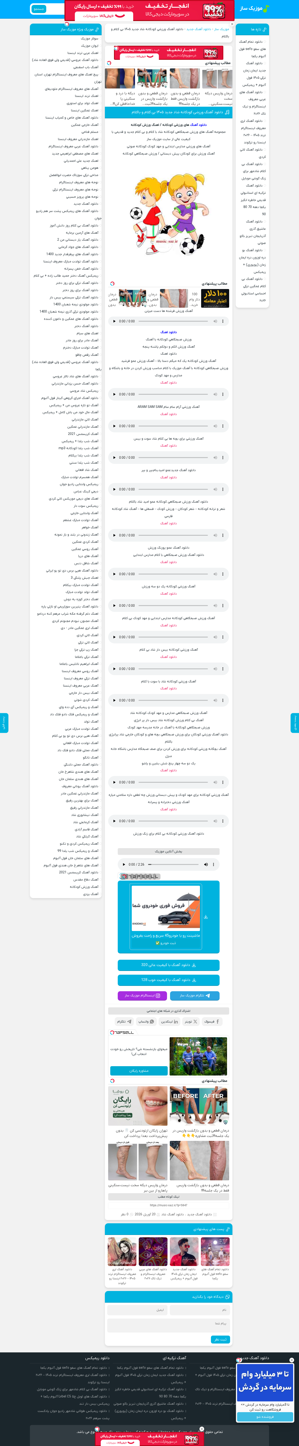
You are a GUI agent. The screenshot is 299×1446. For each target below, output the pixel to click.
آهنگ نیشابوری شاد (84, 815)
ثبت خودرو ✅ (166, 943)
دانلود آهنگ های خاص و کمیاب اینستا (72, 118)
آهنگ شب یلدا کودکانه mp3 (78, 448)
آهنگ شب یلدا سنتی (83, 463)
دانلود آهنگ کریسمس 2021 (78, 872)
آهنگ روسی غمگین (84, 549)
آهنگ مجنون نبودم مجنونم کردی (75, 621)
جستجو (39, 9)
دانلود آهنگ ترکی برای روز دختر (77, 283)
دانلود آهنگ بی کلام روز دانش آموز (74, 225)
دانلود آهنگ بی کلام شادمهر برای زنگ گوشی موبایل (254, 171)
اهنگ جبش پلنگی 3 (84, 578)
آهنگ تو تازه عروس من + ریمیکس (73, 405)
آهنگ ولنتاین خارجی (84, 513)
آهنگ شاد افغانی (86, 470)
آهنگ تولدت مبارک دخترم (80, 348)
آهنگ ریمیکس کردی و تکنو (79, 844)
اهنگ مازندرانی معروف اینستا (78, 139)
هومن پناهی (89, 168)
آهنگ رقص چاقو (86, 355)
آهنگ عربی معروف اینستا (80, 686)
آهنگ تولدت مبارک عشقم (80, 520)
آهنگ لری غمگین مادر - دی (79, 628)
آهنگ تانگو (90, 757)
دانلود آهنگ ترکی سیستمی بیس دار (74, 297)
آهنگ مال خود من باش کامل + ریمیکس (70, 412)
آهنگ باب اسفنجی (85, 67)
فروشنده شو (265, 1417)
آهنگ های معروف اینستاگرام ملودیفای (71, 89)
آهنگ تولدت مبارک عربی (81, 729)
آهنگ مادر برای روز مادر (82, 340)
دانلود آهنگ (198, 125)
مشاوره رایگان (139, 1071)
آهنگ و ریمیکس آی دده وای (78, 707)
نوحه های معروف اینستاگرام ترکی (75, 189)
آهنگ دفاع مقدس (85, 880)
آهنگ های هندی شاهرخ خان (78, 772)
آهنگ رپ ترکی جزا (86, 650)
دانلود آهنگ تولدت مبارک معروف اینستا (70, 261)
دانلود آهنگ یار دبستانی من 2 (77, 240)
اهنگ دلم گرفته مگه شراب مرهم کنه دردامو (67, 614)
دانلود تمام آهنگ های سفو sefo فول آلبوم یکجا (252, 49)
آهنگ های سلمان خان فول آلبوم (75, 858)
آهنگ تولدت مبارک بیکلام (80, 585)
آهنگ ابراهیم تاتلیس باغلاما (79, 664)
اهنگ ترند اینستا (86, 96)
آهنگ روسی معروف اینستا (80, 671)
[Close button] (291, 1360)
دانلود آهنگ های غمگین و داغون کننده (71, 319)
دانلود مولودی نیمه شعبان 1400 (75, 304)
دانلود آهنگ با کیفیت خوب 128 (165, 980)
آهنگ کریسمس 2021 (83, 434)
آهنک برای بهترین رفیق (82, 800)
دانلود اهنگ (168, 332)
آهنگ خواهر (90, 527)
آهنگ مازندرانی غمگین (82, 427)
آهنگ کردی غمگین (85, 542)
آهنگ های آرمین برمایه (82, 233)
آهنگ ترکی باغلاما (86, 657)
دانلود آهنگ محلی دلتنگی (81, 764)
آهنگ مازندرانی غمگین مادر (79, 793)
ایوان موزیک (89, 46)
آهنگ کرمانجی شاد (85, 822)
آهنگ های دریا (88, 556)
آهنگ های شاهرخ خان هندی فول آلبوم (71, 865)
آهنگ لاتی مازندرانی (85, 419)
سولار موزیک (89, 38)
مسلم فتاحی (90, 132)
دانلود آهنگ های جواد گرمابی (78, 247)
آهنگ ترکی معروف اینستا (81, 678)
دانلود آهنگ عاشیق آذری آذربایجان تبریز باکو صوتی (149, 1404)
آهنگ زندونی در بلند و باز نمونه (76, 535)
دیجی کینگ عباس (86, 491)
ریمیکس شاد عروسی (84, 391)
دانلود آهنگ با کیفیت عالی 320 (165, 965)
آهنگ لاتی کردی (87, 635)
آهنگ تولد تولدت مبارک (82, 592)
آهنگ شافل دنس (86, 563)
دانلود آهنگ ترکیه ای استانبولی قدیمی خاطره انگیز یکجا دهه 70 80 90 (253, 200)
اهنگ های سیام (87, 333)
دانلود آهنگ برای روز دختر (80, 290)
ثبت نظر (220, 1339)
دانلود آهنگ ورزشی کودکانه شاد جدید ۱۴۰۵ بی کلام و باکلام (177, 112)
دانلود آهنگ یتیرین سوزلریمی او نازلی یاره (69, 606)
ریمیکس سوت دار (86, 506)
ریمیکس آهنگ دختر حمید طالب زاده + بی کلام (66, 276)
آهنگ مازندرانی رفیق (84, 808)
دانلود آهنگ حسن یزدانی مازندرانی (75, 383)
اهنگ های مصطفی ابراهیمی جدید (75, 154)
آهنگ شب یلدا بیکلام (83, 455)
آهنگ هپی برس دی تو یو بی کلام (75, 736)
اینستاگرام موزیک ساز (140, 995)
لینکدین (167, 1021)
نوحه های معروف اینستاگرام (78, 182)
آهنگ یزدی (90, 894)
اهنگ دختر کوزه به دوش (81, 599)
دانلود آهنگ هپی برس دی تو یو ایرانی (72, 570)
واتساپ (144, 1021)
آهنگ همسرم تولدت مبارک (79, 477)
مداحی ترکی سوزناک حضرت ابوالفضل (73, 175)
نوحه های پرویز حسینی (82, 197)
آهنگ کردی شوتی (86, 700)
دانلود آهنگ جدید (198, 29)
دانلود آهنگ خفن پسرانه (81, 269)
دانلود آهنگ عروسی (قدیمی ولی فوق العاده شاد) (65, 60)
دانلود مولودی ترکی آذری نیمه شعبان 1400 (68, 312)
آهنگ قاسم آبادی (86, 829)
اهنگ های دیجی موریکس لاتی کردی (73, 499)
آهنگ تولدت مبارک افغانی (80, 743)
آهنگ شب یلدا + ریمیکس (80, 441)
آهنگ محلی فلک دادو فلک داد (77, 750)
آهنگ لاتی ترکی (88, 642)
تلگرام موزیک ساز (192, 995)
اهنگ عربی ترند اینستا (83, 53)
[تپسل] (116, 48)
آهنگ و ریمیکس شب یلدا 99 (77, 851)
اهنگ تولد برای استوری (82, 103)
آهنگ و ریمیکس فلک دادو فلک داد (74, 714)
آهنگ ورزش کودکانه (84, 887)
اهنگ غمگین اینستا (84, 110)
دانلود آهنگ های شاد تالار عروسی (75, 376)
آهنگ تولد (91, 721)
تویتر (188, 1021)
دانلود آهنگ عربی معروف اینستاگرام (73, 146)
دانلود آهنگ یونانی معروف (80, 786)
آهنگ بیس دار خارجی (83, 693)
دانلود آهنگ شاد (172, 1214)
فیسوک (209, 1021)
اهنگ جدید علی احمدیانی (81, 161)
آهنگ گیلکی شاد (87, 836)
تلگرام (121, 1021)
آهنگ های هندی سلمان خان (78, 779)
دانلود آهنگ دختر (86, 326)
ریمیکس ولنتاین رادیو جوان (79, 484)
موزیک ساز (221, 29)
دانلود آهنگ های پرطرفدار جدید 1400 (72, 254)
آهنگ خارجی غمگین (84, 125)
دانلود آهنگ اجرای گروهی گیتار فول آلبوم (69, 398)
